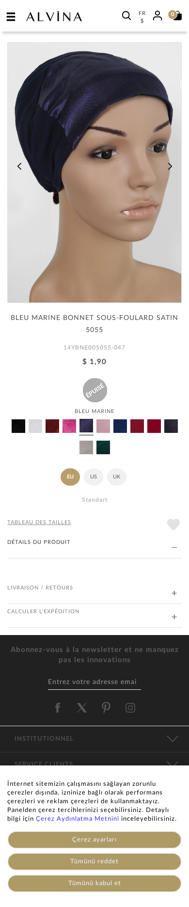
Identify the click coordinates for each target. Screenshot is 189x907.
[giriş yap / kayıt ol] (157, 14)
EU (70, 476)
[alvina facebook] (57, 708)
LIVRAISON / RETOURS (40, 587)
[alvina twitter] (82, 708)
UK (116, 476)
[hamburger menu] (11, 16)
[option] (94, 176)
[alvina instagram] (131, 708)
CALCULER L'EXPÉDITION (43, 611)
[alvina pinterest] (106, 708)
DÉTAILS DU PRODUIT (39, 542)
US (93, 476)
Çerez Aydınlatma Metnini (77, 819)
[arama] (126, 15)
